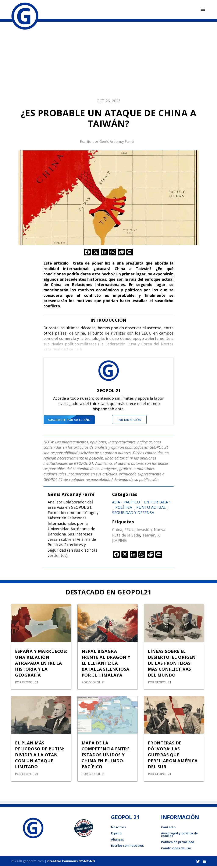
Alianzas (117, 839)
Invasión (144, 529)
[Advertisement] (108, 62)
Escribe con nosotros (127, 845)
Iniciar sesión (129, 420)
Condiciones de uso (176, 848)
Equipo (116, 833)
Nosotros (118, 827)
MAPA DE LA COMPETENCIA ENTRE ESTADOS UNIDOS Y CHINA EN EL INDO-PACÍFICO (106, 754)
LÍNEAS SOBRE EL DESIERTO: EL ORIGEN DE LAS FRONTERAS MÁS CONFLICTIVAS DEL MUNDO (172, 663)
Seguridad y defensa (133, 512)
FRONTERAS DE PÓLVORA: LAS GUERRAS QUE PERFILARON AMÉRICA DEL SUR (173, 754)
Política (123, 507)
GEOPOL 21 (30, 682)
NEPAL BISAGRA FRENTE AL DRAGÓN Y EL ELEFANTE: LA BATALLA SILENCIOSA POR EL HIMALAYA (106, 663)
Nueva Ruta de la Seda (138, 532)
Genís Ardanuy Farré (116, 141)
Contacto (168, 827)
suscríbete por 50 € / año (69, 420)
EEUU (129, 529)
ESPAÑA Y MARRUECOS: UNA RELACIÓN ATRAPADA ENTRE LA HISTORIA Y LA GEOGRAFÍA (41, 663)
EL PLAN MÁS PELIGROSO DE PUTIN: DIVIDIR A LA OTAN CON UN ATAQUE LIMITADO (39, 754)
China (117, 529)
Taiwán (148, 535)
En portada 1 (157, 501)
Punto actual (151, 507)
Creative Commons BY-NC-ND (71, 861)
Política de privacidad (177, 842)
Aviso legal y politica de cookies (179, 834)
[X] (96, 252)
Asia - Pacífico (126, 501)
